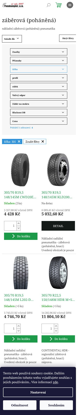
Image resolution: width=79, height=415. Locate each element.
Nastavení (38, 392)
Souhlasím (56, 405)
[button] (18, 223)
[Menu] (70, 5)
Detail (58, 226)
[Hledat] (49, 5)
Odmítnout (19, 405)
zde (55, 382)
